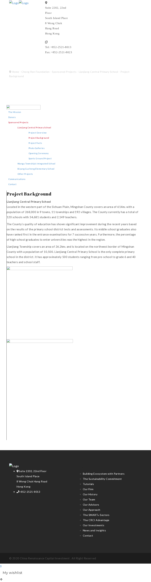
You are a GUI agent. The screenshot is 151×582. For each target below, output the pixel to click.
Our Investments (93, 525)
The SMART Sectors (96, 514)
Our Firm (88, 489)
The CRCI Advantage (96, 520)
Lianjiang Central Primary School (98, 71)
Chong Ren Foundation (35, 71)
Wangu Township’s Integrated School (36, 163)
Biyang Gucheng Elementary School (35, 169)
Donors (12, 117)
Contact (12, 184)
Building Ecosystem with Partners (103, 473)
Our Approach (91, 509)
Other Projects (25, 174)
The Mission (14, 112)
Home (15, 71)
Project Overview (38, 132)
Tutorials (88, 484)
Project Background (39, 138)
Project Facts (35, 143)
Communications (17, 179)
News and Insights (94, 530)
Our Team (89, 499)
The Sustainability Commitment (102, 478)
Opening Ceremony (39, 153)
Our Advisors (91, 504)
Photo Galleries (37, 148)
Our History (90, 494)
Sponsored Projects (64, 71)
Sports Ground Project (40, 158)
